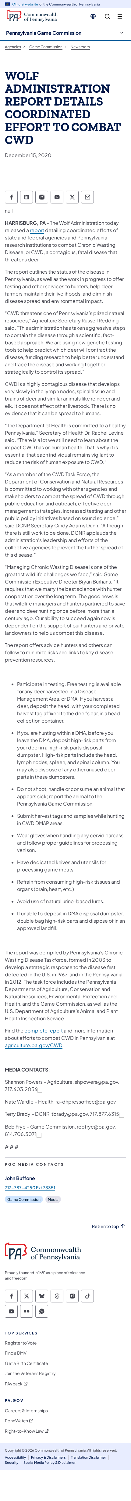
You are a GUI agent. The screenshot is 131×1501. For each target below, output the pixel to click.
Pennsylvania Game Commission (43, 33)
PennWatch (16, 1420)
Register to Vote (21, 1342)
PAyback (14, 1383)
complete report (43, 1030)
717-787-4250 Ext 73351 (30, 1187)
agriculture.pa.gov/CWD (33, 1045)
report (37, 230)
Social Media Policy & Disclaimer (49, 1462)
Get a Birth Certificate (26, 1363)
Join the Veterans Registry (30, 1373)
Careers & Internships (26, 1410)
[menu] (120, 17)
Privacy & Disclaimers (48, 1457)
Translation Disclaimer (88, 1457)
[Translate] (93, 16)
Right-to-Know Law (24, 1431)
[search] (107, 17)
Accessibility (15, 1457)
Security (11, 1462)
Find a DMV (16, 1353)
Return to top (105, 1226)
